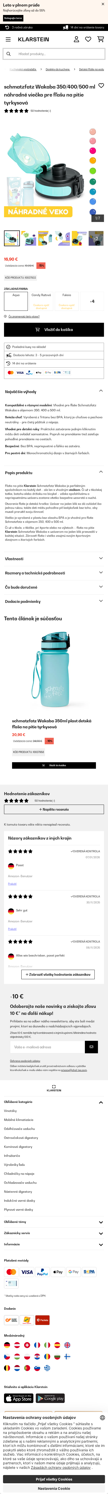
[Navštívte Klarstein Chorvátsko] (37, 1357)
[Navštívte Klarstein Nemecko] (7, 1345)
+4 (92, 301)
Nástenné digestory (18, 1191)
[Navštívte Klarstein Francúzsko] (37, 1345)
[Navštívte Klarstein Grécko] (47, 1368)
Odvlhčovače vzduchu (19, 1129)
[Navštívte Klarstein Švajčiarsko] (27, 1345)
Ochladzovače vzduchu (20, 1182)
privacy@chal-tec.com (74, 1070)
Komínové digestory (18, 1147)
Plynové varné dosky (18, 1209)
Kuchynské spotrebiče (23, 69)
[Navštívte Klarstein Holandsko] (17, 1368)
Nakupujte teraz (13, 18)
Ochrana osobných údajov (25, 1061)
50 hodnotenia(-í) (41, 110)
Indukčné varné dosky (19, 1200)
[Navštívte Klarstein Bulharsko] (57, 1357)
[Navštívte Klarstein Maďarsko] (17, 1357)
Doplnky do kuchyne (58, 69)
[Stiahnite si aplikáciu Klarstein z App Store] (19, 1398)
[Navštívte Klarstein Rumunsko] (47, 1357)
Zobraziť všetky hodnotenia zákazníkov (59, 974)
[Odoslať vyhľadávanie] (9, 54)
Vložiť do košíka (58, 329)
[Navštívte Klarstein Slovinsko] (37, 1368)
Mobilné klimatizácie (18, 1120)
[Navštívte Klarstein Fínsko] (67, 1357)
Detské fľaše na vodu (91, 69)
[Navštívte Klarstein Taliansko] (47, 1345)
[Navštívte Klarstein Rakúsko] (17, 1345)
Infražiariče (12, 1156)
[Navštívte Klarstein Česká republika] (7, 1357)
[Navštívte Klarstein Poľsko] (27, 1357)
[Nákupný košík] (100, 39)
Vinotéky (10, 1111)
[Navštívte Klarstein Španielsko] (57, 1345)
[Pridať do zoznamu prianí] (101, 85)
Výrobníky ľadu (14, 1165)
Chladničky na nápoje (19, 1173)
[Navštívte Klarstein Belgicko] (7, 1368)
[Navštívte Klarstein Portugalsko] (27, 1368)
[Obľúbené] (88, 39)
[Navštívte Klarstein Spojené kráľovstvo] (67, 1345)
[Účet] (76, 39)
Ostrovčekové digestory (21, 1138)
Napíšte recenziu (55, 809)
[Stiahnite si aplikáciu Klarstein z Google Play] (50, 1398)
